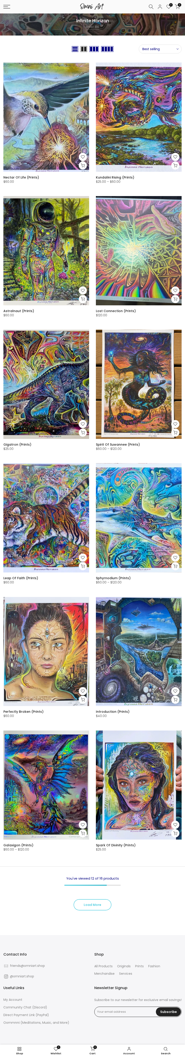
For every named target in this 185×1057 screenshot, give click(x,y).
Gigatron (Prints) (17, 444)
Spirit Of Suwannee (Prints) (118, 444)
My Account (12, 1000)
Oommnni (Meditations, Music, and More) (36, 1023)
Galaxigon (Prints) (18, 845)
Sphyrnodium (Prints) (113, 578)
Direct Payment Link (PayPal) (26, 1015)
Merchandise (104, 974)
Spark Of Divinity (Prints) (116, 845)
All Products (103, 966)
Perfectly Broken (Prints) (23, 711)
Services (125, 974)
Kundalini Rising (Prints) (115, 177)
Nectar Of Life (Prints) (21, 177)
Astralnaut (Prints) (18, 311)
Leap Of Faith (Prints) (20, 578)
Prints (139, 966)
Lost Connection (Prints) (116, 311)
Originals (124, 966)
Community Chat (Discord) (25, 1007)
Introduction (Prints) (113, 711)
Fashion (154, 966)
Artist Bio (92, 27)
